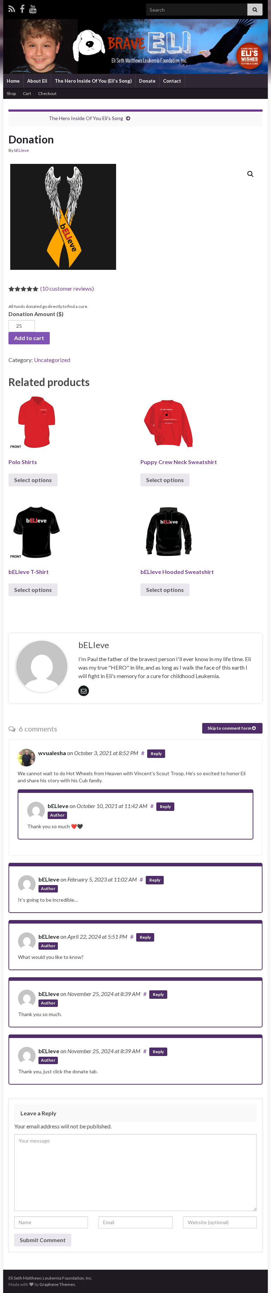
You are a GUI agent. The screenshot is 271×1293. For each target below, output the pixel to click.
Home (13, 81)
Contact (172, 81)
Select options (33, 479)
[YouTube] (33, 7)
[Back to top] (255, 1277)
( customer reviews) (67, 288)
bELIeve (21, 150)
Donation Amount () (36, 313)
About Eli (37, 81)
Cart (27, 93)
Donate (147, 81)
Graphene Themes (57, 1284)
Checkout (47, 93)
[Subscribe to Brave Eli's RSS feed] (11, 7)
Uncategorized (52, 359)
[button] (250, 174)
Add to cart (29, 337)
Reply (156, 753)
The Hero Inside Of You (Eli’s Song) (93, 81)
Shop (11, 93)
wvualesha (52, 752)
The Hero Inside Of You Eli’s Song (86, 118)
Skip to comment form (229, 728)
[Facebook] (22, 7)
